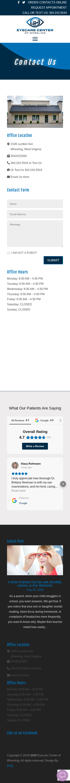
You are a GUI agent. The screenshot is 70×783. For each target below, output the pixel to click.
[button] (7, 484)
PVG (10, 766)
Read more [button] (18, 490)
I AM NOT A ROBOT (24, 252)
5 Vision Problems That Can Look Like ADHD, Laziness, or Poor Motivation (35, 583)
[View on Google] (15, 465)
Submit (53, 260)
